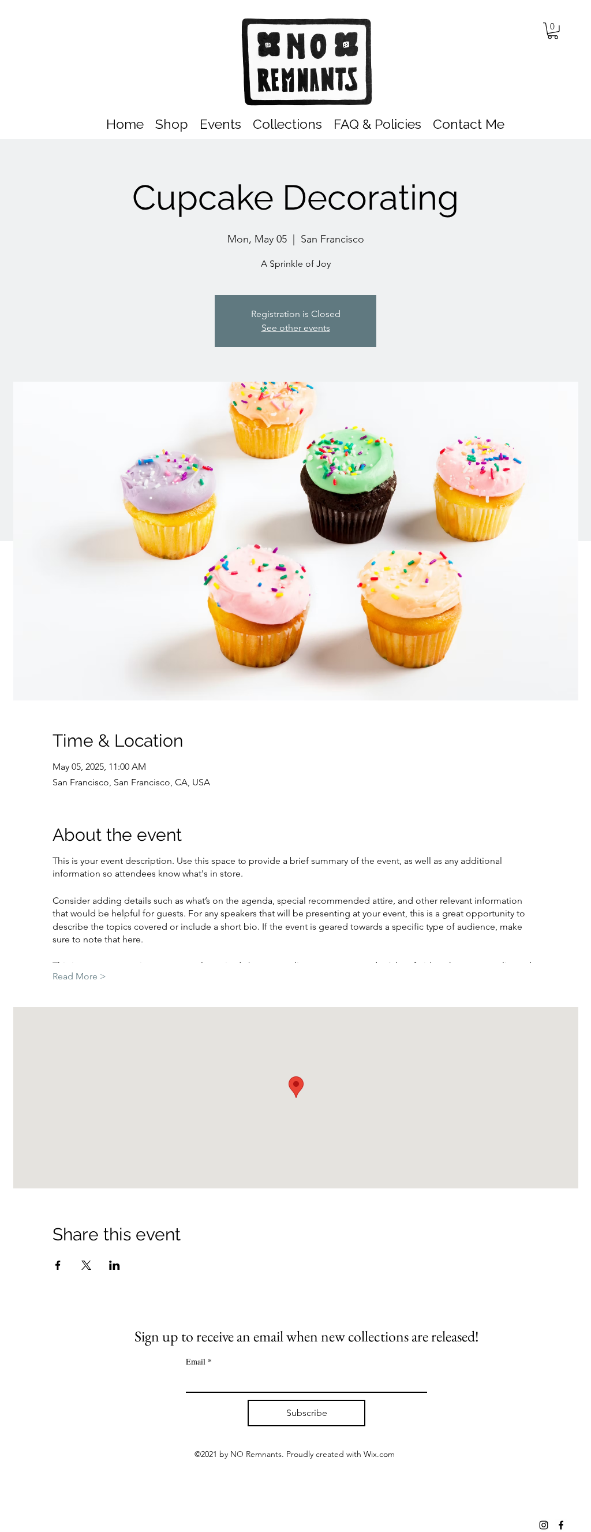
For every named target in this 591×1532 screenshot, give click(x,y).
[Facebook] (561, 1525)
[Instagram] (543, 1525)
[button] (553, 31)
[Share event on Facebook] (58, 1265)
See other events (295, 327)
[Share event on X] (86, 1265)
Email (199, 1361)
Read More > (79, 976)
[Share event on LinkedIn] (114, 1265)
